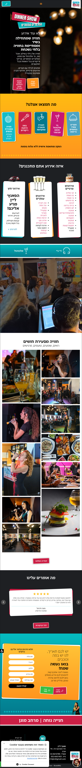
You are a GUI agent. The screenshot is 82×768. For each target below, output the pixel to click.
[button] (41, 3)
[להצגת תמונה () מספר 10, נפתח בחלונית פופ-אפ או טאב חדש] (21, 510)
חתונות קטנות (68, 225)
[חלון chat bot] (59, 738)
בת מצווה (70, 195)
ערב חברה (42, 202)
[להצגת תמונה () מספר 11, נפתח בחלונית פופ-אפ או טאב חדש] (21, 538)
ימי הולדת (70, 193)
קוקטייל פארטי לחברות (43, 213)
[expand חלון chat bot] (42, 712)
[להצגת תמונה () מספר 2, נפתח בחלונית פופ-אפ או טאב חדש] (21, 376)
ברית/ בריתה (69, 205)
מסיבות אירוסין (71, 221)
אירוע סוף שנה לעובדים (41, 221)
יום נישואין (70, 208)
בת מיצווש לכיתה (70, 201)
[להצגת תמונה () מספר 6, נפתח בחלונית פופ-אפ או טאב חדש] (61, 447)
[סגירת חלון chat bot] (39, 712)
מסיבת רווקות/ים (70, 216)
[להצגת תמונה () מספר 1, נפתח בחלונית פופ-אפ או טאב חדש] (61, 363)
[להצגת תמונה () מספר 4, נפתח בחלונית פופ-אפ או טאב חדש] (21, 423)
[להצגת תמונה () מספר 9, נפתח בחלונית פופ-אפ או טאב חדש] (61, 513)
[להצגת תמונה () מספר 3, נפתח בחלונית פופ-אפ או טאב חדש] (61, 391)
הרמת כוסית (42, 218)
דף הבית (18, 738)
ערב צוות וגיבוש (43, 206)
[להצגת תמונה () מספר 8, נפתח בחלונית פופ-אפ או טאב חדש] (61, 475)
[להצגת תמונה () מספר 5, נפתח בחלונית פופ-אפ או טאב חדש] (61, 419)
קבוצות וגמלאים (43, 231)
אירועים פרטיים (16, 740)
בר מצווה (70, 197)
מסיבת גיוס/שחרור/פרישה (66, 211)
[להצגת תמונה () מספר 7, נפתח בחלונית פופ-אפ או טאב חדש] (21, 469)
